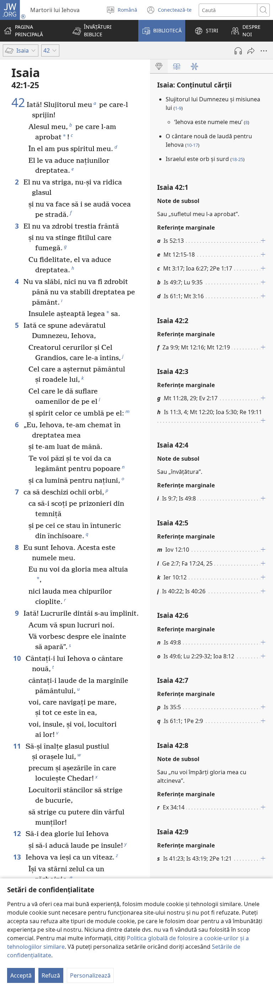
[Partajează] (251, 50)
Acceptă (21, 975)
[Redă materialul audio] (238, 50)
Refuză (51, 975)
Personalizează (90, 975)
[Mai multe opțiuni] (263, 50)
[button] (100, 31)
